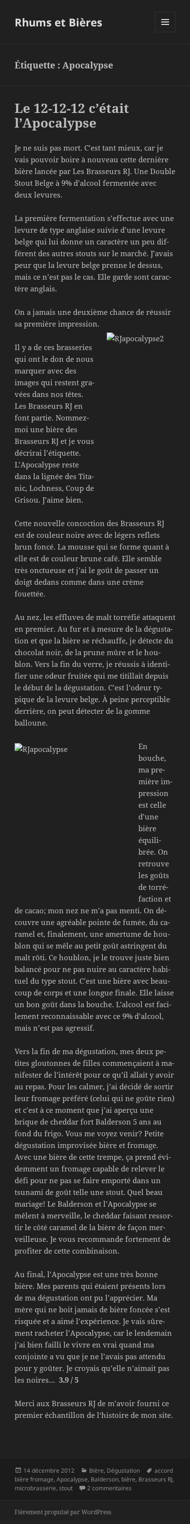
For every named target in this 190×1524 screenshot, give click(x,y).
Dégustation (123, 1470)
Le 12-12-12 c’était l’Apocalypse (72, 115)
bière (128, 1479)
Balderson (104, 1479)
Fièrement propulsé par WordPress (63, 1512)
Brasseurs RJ (155, 1479)
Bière (96, 1470)
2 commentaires (109, 1488)
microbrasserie (35, 1488)
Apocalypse (72, 1479)
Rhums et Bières (58, 22)
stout (66, 1488)
